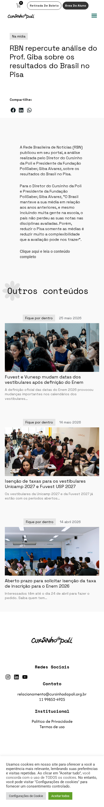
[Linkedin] (16, 677)
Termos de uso (52, 727)
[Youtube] (25, 677)
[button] (94, 15)
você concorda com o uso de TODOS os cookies (48, 775)
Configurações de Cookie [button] (26, 796)
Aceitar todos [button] (60, 796)
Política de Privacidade (52, 721)
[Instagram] (8, 677)
